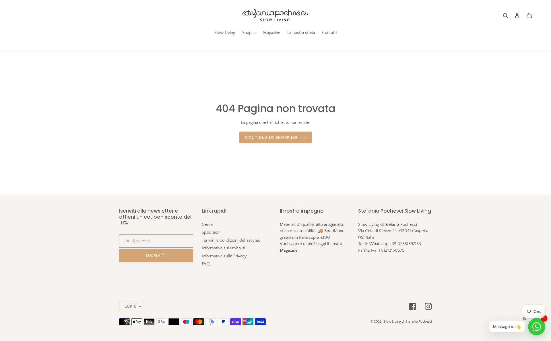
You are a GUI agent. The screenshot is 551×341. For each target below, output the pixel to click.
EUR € (130, 306)
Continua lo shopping (271, 137)
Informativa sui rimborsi (223, 248)
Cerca (207, 224)
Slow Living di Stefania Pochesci (407, 321)
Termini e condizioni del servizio (231, 240)
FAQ (205, 263)
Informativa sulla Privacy (224, 256)
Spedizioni (211, 232)
